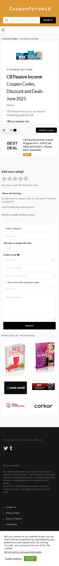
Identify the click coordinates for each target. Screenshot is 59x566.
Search (48, 20)
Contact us (11, 507)
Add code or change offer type (17, 243)
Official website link (18, 121)
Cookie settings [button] (13, 558)
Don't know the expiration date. (24, 282)
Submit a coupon (46, 130)
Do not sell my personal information (23, 552)
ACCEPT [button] (30, 558)
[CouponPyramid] (29, 8)
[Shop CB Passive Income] (29, 55)
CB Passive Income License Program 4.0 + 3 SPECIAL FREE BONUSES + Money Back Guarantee (38, 144)
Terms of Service (14, 519)
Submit (29, 325)
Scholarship (11, 524)
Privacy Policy (13, 513)
